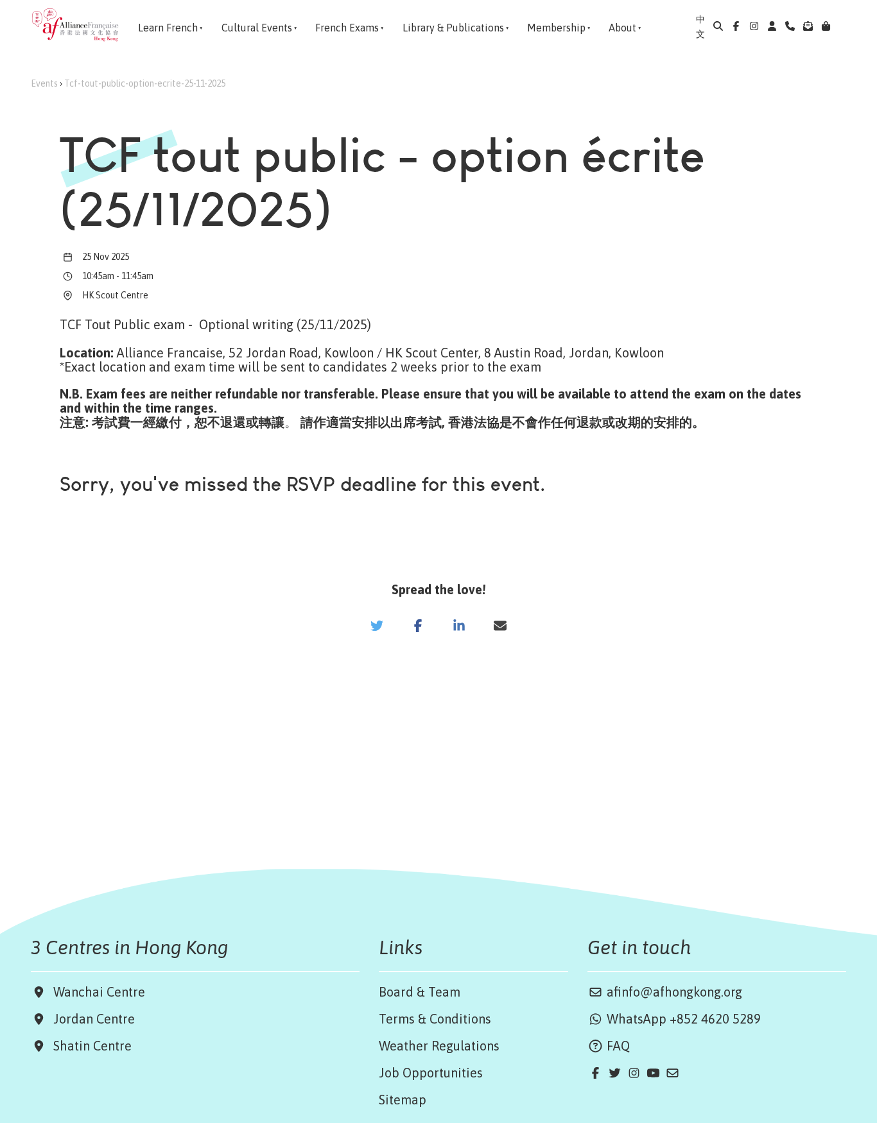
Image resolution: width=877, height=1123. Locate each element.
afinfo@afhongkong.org (672, 991)
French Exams (347, 27)
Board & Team (419, 991)
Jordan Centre (91, 1018)
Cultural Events (256, 27)
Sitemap (402, 1099)
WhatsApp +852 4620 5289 (682, 1018)
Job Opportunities (431, 1072)
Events (44, 83)
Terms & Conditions (435, 1018)
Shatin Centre (89, 1045)
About (622, 27)
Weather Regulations (439, 1045)
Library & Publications (453, 27)
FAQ (616, 1045)
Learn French (168, 27)
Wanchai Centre (101, 991)
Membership (556, 27)
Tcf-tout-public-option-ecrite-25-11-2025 (144, 83)
